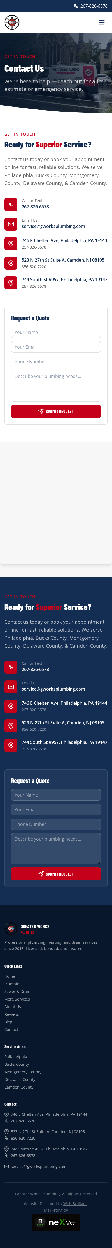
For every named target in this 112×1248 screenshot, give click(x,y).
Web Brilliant (75, 1203)
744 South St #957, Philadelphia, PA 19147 (64, 280)
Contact (11, 1029)
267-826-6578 (94, 6)
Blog (8, 1021)
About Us (12, 1006)
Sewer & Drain (17, 991)
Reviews (11, 1014)
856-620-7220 (34, 266)
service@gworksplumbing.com (53, 226)
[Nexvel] (56, 1222)
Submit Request (60, 411)
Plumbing (13, 983)
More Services (17, 999)
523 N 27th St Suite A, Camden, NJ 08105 (63, 260)
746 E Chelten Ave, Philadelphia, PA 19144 (64, 240)
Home (9, 976)
